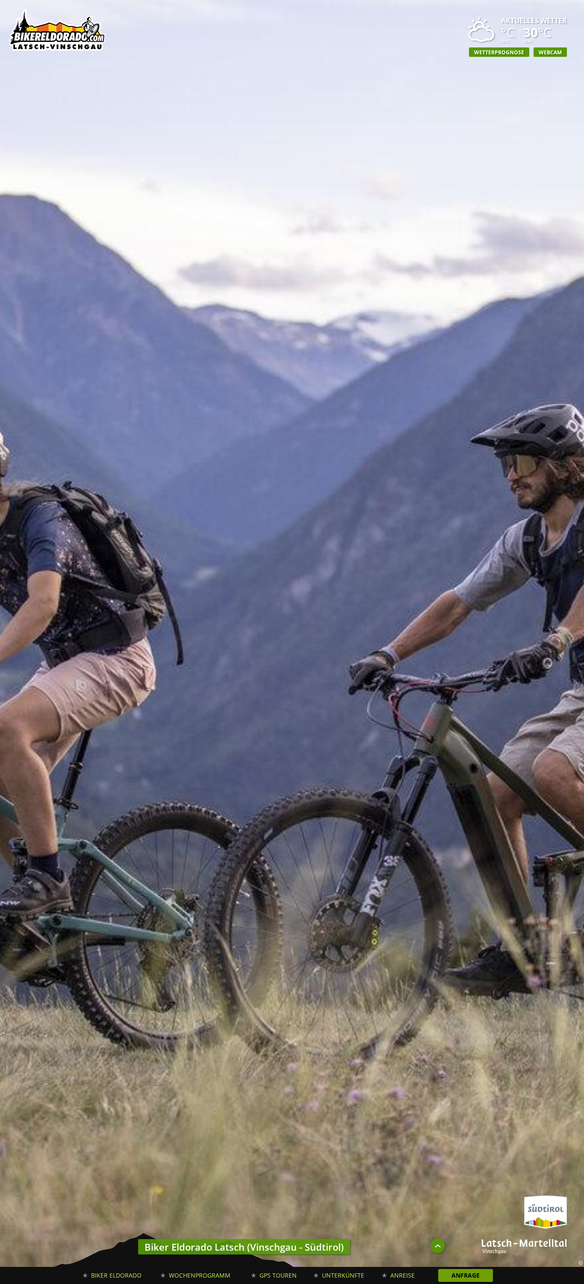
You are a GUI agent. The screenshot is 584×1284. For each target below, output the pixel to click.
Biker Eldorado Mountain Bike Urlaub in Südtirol (57, 32)
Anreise (402, 1275)
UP (438, 1246)
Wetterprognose (499, 52)
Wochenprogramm (199, 1275)
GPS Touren (278, 1275)
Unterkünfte (343, 1275)
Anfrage (465, 1275)
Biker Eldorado (116, 1275)
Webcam (550, 52)
